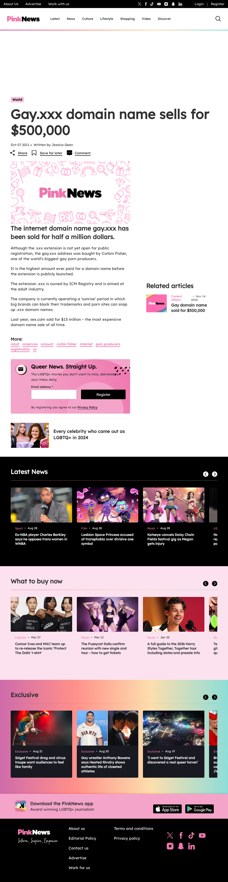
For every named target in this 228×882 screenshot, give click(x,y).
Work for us (79, 867)
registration (20, 349)
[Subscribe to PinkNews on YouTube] (202, 836)
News (71, 19)
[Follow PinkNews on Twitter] (170, 836)
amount (47, 344)
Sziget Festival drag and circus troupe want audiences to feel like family (40, 762)
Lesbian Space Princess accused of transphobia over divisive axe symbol (107, 539)
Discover (164, 19)
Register (217, 4)
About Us (11, 4)
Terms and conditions (133, 828)
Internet (86, 344)
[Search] (218, 18)
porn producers (108, 344)
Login (199, 4)
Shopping (127, 19)
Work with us (58, 4)
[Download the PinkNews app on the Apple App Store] (167, 808)
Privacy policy (127, 838)
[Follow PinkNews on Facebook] (180, 836)
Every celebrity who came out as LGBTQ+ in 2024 (89, 434)
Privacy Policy (87, 407)
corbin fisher (67, 344)
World (17, 99)
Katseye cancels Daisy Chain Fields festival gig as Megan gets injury (170, 539)
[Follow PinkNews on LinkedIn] (180, 4)
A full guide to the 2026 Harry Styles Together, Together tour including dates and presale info (173, 648)
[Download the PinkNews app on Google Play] (199, 808)
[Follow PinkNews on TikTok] (191, 836)
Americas (30, 344)
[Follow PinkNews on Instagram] (170, 847)
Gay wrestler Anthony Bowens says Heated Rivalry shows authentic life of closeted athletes (105, 764)
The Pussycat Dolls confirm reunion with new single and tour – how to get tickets (104, 648)
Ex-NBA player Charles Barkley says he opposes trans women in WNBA (41, 539)
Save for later (51, 153)
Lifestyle (106, 19)
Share (22, 153)
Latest (55, 19)
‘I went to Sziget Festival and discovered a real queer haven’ (172, 760)
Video (146, 19)
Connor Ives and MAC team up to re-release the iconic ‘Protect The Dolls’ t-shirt (40, 648)
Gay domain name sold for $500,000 (189, 307)
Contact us (78, 848)
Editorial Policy (82, 838)
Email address (47, 387)
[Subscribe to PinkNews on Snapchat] (181, 847)
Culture (87, 19)
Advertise (33, 4)
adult (15, 344)
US (35, 349)
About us (77, 828)
